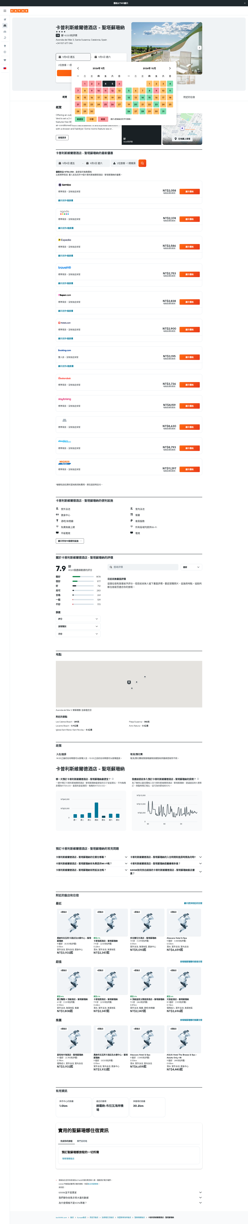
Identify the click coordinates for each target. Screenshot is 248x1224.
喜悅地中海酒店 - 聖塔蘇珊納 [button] (70, 1054)
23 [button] (91, 104)
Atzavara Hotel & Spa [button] (177, 938)
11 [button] (105, 90)
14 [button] (78, 97)
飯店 (72, 1217)
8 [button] (85, 90)
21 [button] (78, 104)
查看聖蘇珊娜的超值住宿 (191, 961)
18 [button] (105, 97)
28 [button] (78, 111)
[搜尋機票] (5, 19)
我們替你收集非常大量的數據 (74, 1197)
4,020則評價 (70, 35)
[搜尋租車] (5, 32)
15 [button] (85, 97)
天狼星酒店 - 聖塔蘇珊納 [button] (178, 999)
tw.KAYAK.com (61, 1217)
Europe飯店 (81, 1217)
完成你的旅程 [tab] (66, 1141)
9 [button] (91, 90)
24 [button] (98, 104)
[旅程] (5, 60)
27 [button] (119, 104)
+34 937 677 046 (64, 43)
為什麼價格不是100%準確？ (73, 1202)
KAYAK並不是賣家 (68, 1192)
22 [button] (85, 104)
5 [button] (112, 83)
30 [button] (91, 111)
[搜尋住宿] (5, 25)
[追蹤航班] (5, 52)
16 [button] (92, 97)
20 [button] (119, 97)
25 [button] (105, 104)
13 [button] (119, 90)
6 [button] (119, 83)
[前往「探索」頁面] (5, 46)
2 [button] (91, 83)
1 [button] (84, 83)
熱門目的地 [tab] (82, 1141)
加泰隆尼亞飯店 (108, 1217)
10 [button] (98, 90)
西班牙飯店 (94, 1217)
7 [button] (78, 90)
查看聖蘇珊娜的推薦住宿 (191, 1020)
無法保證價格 (93, 1184)
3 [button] (98, 83)
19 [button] (112, 97)
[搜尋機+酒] (5, 38)
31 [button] (163, 111)
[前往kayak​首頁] (19, 11)
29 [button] (85, 111)
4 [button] (105, 83)
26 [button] (112, 104)
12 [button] (112, 90)
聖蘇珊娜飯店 (68, 1158)
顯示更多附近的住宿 (193, 903)
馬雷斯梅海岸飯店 (124, 1217)
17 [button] (99, 97)
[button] (245, 3)
